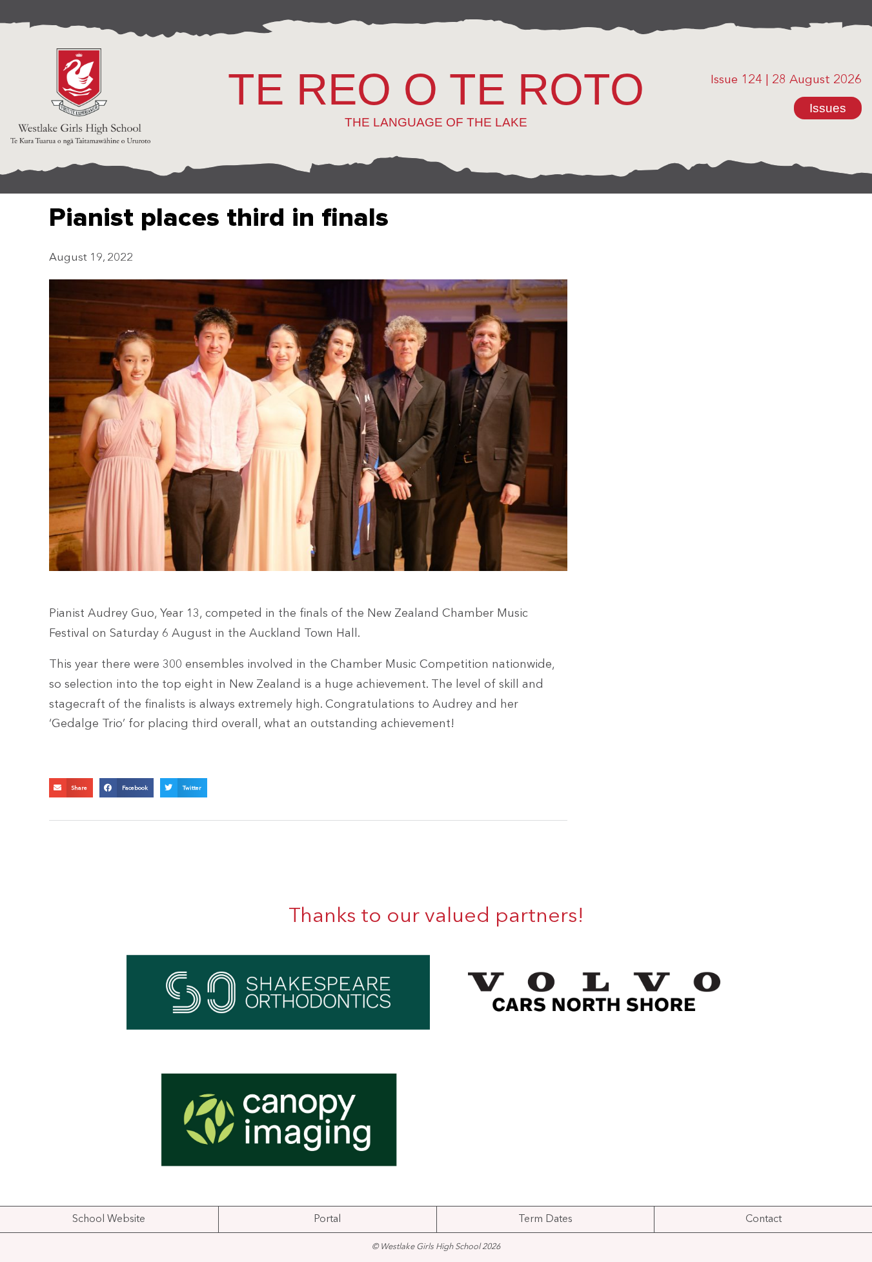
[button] (71, 787)
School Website (108, 1219)
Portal (327, 1219)
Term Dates (545, 1219)
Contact (763, 1219)
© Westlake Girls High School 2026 (436, 1247)
